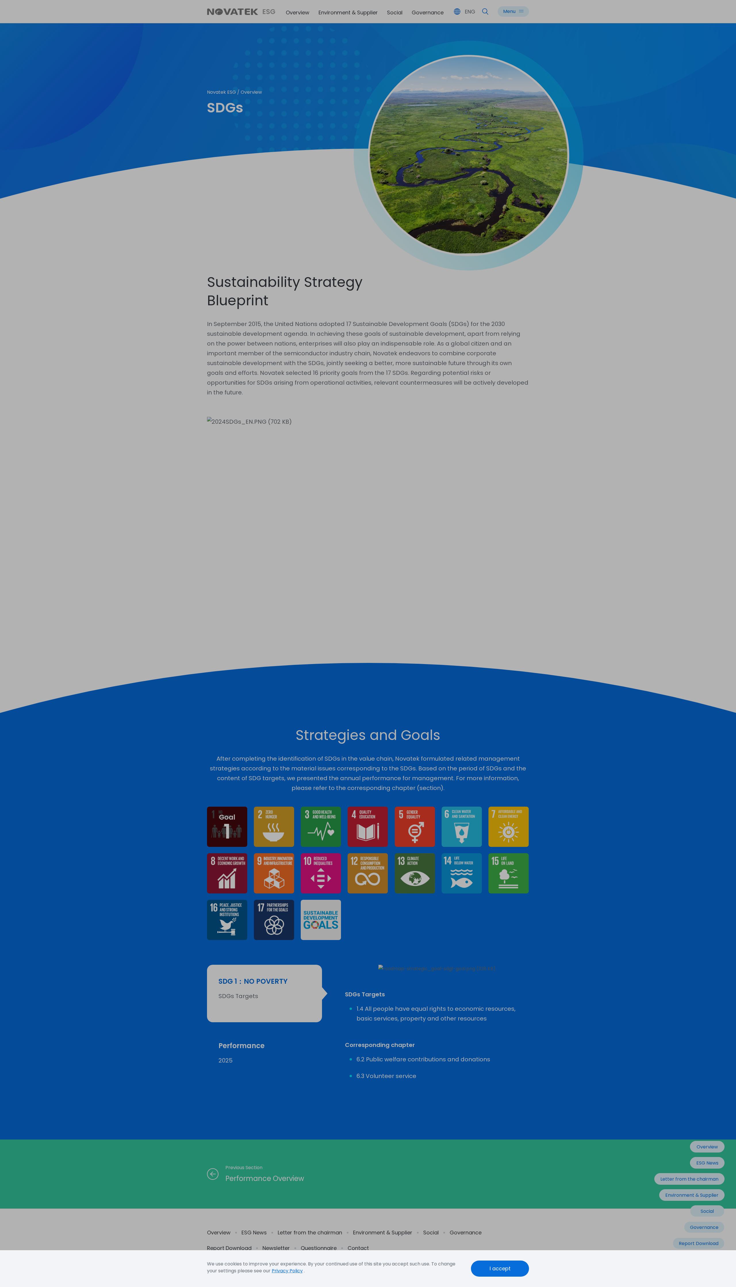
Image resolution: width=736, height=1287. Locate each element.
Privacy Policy (287, 1270)
